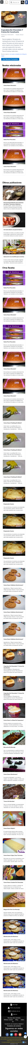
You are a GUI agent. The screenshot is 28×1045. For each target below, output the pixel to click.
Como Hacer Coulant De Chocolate (13, 882)
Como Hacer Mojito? (9, 828)
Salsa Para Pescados (9, 139)
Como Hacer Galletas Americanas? (13, 585)
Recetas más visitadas (14, 1018)
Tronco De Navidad (9, 801)
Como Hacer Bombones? (11, 774)
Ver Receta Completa (10, 59)
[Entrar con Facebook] (26, 2)
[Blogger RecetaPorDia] (20, 1034)
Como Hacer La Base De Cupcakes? (14, 720)
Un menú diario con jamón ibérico (13, 229)
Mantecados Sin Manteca (11, 936)
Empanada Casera (9, 504)
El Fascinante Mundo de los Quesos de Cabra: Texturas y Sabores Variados (13, 203)
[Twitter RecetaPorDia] (12, 1034)
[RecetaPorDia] (6, 2)
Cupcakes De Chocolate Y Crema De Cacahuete (14, 666)
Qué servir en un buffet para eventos (14, 256)
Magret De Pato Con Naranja (12, 909)
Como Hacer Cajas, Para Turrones (13, 855)
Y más (16, 1043)
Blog (17, 1019)
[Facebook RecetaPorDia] (8, 1034)
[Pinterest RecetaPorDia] (16, 1034)
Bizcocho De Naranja (9, 747)
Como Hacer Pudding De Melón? (13, 423)
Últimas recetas (8, 1019)
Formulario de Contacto (14, 1026)
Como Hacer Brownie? (10, 85)
